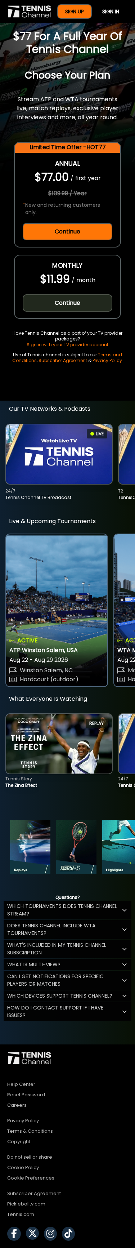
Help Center (21, 1084)
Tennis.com (20, 1214)
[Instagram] (52, 1234)
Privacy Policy (107, 360)
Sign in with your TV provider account (67, 345)
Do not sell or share (29, 1157)
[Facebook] (15, 1234)
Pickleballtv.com (26, 1203)
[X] (34, 1234)
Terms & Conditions (30, 1131)
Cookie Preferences (30, 1178)
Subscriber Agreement (63, 360)
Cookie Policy (23, 1167)
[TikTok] (70, 1234)
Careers (17, 1105)
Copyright (18, 1141)
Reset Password (26, 1094)
